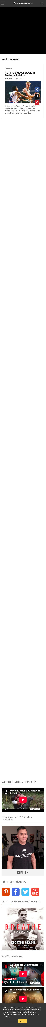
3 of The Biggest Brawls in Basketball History (20, 74)
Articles (8, 68)
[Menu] (3, 3)
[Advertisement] (23, 31)
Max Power (8, 79)
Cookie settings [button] (10, 1021)
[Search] (42, 3)
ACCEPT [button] (23, 1021)
